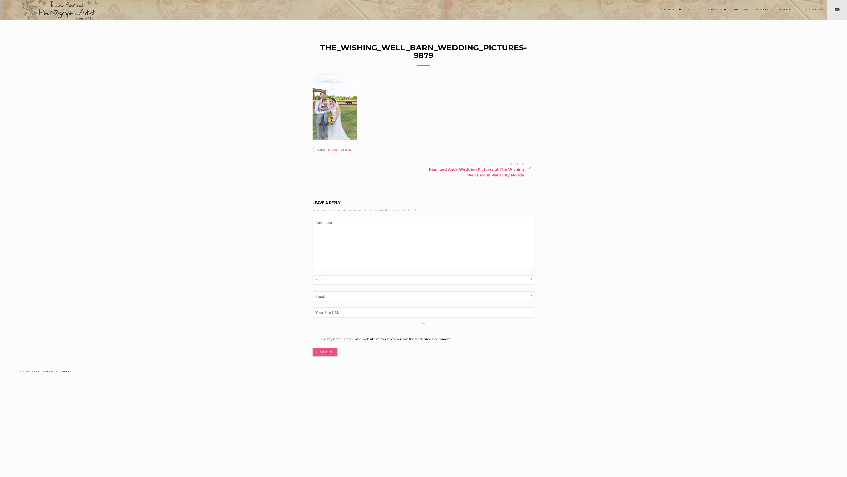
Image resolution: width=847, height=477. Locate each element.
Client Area (785, 9)
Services (761, 9)
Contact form (812, 9)
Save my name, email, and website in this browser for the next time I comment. (385, 339)
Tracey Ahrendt (341, 149)
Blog (692, 9)
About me (740, 9)
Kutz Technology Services (54, 371)
